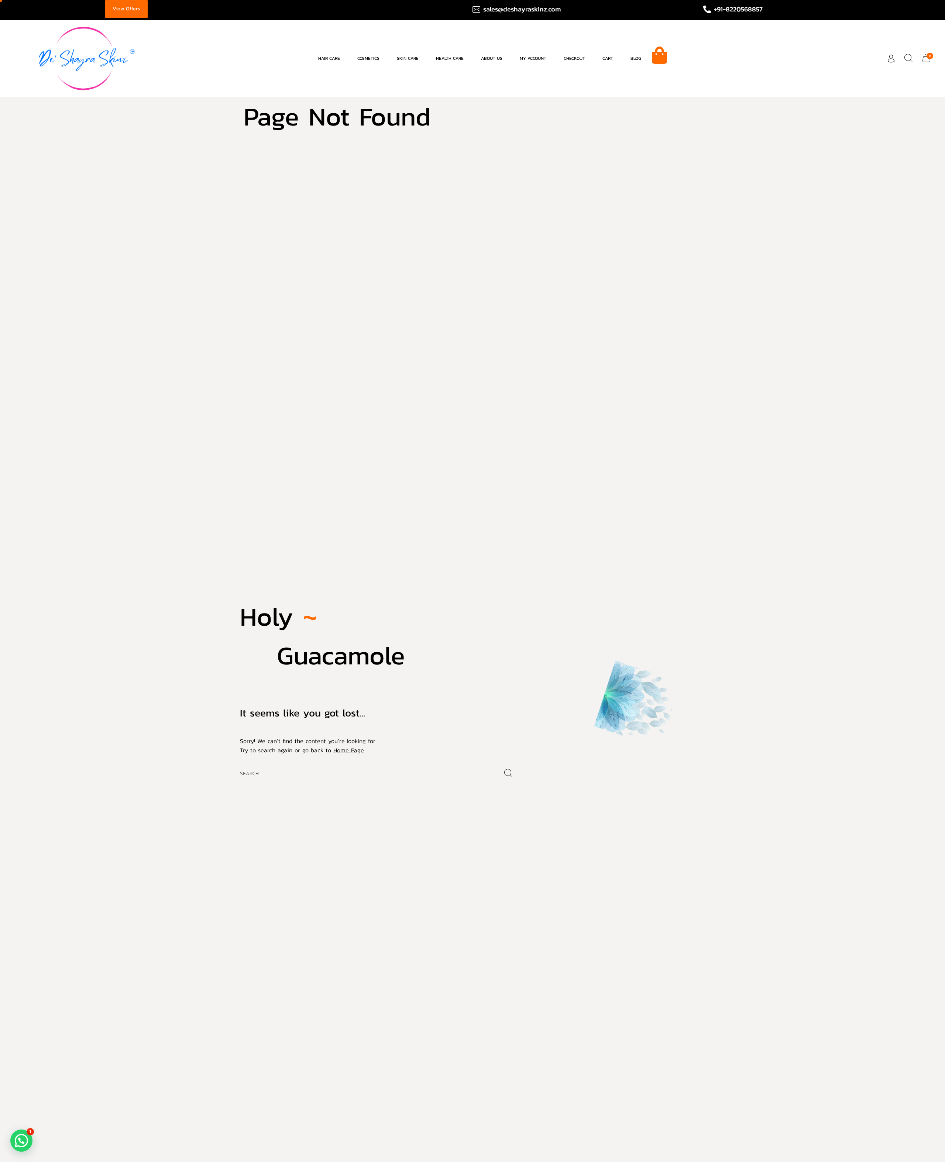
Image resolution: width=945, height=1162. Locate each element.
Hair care (329, 58)
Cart (607, 58)
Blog (635, 58)
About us (491, 58)
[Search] (508, 773)
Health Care (450, 58)
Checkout (574, 58)
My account (533, 58)
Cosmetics (368, 58)
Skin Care (408, 58)
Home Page (348, 750)
